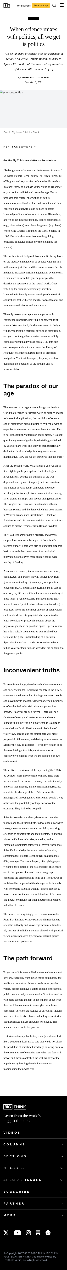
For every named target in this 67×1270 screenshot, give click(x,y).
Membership (41, 5)
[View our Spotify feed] (48, 1232)
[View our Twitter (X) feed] (6, 1232)
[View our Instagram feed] (28, 1232)
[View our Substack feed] (38, 1232)
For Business (24, 5)
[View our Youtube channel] (17, 1232)
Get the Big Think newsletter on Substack (28, 160)
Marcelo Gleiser (35, 77)
